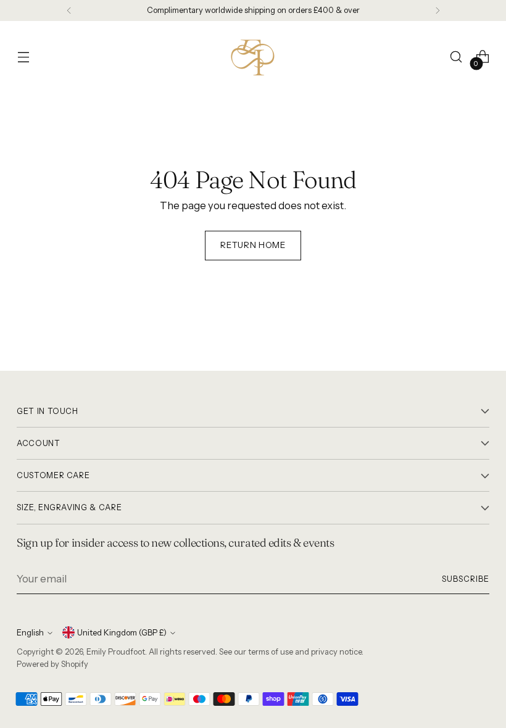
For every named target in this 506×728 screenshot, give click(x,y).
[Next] (437, 10)
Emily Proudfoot (115, 651)
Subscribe (465, 579)
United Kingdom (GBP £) (122, 632)
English (30, 632)
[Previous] (69, 10)
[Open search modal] (456, 57)
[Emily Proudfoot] (253, 57)
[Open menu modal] (23, 57)
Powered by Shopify (52, 664)
